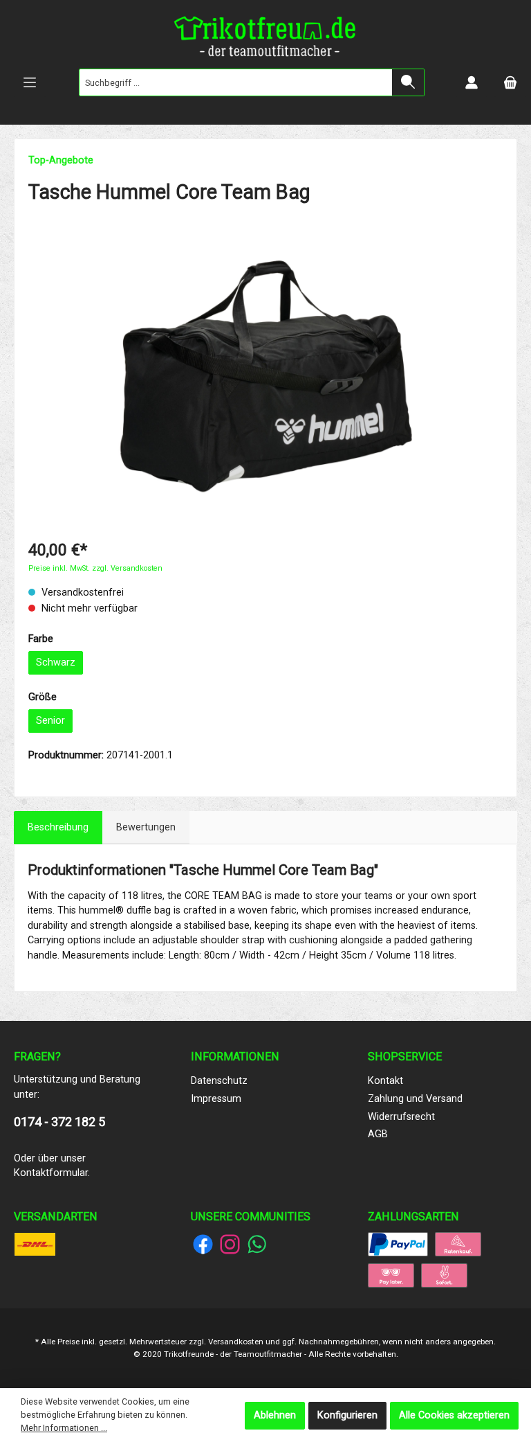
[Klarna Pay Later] (391, 1275)
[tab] (58, 827)
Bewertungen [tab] (146, 827)
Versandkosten (235, 1341)
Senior (50, 721)
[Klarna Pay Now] (444, 1275)
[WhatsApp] (257, 1244)
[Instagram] (230, 1244)
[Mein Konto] (471, 83)
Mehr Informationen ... (64, 1428)
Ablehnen (275, 1415)
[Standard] (35, 1244)
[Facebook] (203, 1244)
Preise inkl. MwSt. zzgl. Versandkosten (95, 568)
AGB (378, 1134)
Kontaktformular (51, 1173)
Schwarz (55, 662)
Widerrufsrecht (401, 1117)
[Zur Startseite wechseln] (265, 39)
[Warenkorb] (510, 83)
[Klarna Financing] (458, 1244)
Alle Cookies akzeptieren (454, 1415)
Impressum (216, 1099)
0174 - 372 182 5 (59, 1121)
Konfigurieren (347, 1415)
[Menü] (30, 83)
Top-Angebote (60, 160)
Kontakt (385, 1081)
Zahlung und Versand (415, 1099)
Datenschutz (219, 1081)
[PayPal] (398, 1244)
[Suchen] (408, 82)
